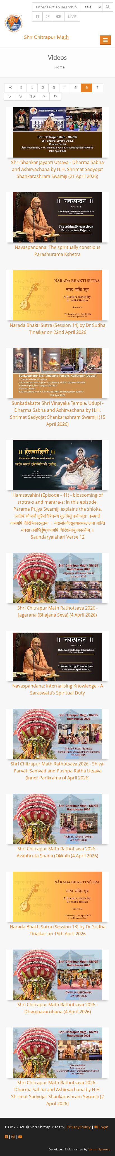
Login (103, 1127)
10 (32, 96)
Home (60, 67)
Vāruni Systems (99, 1149)
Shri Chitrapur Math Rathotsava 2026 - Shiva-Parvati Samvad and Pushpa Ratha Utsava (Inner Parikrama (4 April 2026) (58, 771)
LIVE (72, 16)
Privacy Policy (79, 1127)
